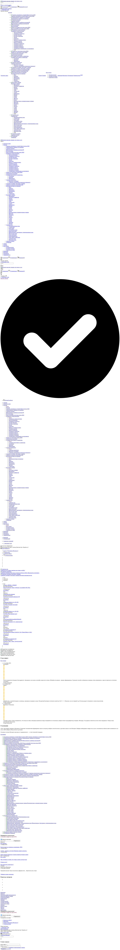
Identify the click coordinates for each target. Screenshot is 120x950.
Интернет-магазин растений (6, 948)
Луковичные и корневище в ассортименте (19, 171)
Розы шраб (11, 228)
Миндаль (11, 213)
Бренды (2, 907)
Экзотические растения (11, 173)
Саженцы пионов (10, 148)
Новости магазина (6, 839)
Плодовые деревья (10, 194)
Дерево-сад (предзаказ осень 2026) (14, 172)
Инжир (10, 198)
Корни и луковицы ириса (15, 162)
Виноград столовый (13, 181)
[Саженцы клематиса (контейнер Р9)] (24, 70)
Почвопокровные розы (14, 226)
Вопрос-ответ (4, 906)
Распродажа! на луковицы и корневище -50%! (11, 847)
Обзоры (2, 908)
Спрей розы (12, 227)
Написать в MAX (7, 553)
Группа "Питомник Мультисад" (10, 550)
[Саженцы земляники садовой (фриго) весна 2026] (24, 15)
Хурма (10, 221)
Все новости (3, 843)
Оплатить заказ (7, 143)
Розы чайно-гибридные (14, 237)
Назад (7, 406)
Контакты (5, 252)
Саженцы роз (9, 224)
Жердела (11, 209)
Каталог (5, 144)
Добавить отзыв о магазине (7, 874)
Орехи (10, 216)
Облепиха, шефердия (14, 197)
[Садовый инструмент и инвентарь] (24, 56)
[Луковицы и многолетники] (24, 30)
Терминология (6, 254)
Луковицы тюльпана (14, 169)
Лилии (10, 159)
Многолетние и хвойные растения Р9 (15, 149)
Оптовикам (6, 253)
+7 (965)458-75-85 (5, 9)
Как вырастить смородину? (7, 864)
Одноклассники (9, 555)
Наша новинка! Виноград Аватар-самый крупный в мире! (14, 854)
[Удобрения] (24, 136)
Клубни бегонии (13, 157)
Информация (4, 898)
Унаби (10, 219)
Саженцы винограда (11, 179)
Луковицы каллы (13, 163)
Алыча (10, 203)
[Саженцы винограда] (24, 62)
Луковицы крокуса (13, 167)
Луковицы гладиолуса (14, 156)
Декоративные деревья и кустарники (15, 147)
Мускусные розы (13, 233)
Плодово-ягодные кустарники (13, 186)
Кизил (10, 211)
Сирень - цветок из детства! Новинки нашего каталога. (14, 850)
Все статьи (3, 857)
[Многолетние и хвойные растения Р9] (24, 22)
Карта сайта (3, 910)
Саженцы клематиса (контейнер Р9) (14, 184)
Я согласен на (13, 947)
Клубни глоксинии (13, 158)
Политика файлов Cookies (7, 896)
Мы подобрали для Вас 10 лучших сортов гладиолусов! (14, 859)
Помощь (3, 900)
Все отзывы (3, 660)
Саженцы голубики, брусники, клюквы (15, 183)
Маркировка (12, 178)
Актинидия (11, 202)
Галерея (5, 244)
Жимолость (11, 189)
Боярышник (12, 204)
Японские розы (12, 239)
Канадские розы (13, 231)
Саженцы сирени (10, 241)
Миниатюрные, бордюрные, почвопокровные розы (21, 232)
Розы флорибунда (13, 236)
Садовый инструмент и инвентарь (14, 174)
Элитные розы (12, 238)
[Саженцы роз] (24, 115)
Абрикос (11, 199)
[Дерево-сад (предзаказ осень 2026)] (24, 51)
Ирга (10, 187)
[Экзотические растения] (24, 53)
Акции (5, 243)
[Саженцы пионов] (24, 20)
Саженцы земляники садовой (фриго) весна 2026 (17, 146)
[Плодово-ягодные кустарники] (24, 72)
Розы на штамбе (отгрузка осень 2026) (15, 152)
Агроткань (11, 176)
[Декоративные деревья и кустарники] (24, 17)
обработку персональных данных (17, 947)
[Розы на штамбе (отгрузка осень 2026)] (24, 27)
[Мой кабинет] (1, 259)
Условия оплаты (10, 247)
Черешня (11, 222)
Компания (5, 251)
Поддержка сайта (5, 932)
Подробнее (6, 590)
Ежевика (11, 188)
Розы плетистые (13, 234)
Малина (11, 192)
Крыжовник (12, 191)
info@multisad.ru (6, 548)
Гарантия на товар (10, 249)
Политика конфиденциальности (8, 895)
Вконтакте (7, 552)
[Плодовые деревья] (24, 82)
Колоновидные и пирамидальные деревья (19, 212)
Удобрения (8, 242)
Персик (10, 217)
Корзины (11, 177)
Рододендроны (9, 151)
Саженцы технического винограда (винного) (19, 182)
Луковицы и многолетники (13, 153)
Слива (10, 218)
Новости (3, 893)
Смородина (11, 193)
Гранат (10, 207)
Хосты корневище (13, 154)
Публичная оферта (5, 897)
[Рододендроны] (24, 25)
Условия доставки (10, 248)
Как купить (6, 246)
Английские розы (13, 229)
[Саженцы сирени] (24, 133)
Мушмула (11, 214)
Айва (10, 201)
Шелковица (11, 196)
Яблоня (10, 223)
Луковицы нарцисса (13, 168)
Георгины (11, 161)
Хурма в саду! (4, 862)
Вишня (10, 206)
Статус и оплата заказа (6, 5)
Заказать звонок (4, 278)
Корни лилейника (13, 164)
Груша (10, 208)
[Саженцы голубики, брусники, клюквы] (24, 67)
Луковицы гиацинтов (14, 166)
